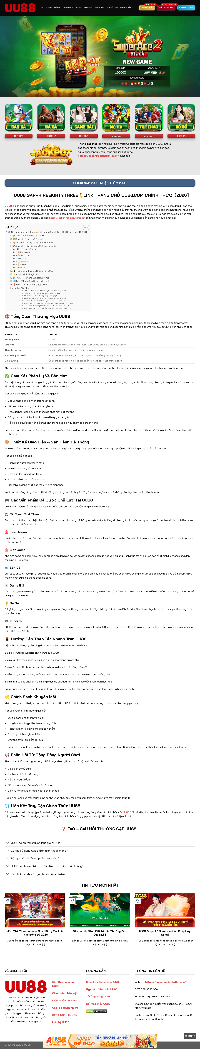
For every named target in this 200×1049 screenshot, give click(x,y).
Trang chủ (46, 8)
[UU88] (20, 7)
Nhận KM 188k (186, 8)
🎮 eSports (22, 267)
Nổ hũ (57, 8)
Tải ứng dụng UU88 (98, 996)
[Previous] (4, 923)
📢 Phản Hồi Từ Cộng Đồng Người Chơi (31, 277)
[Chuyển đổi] (8, 843)
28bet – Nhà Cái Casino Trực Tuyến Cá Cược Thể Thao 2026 (45, 301)
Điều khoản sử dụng (64, 1000)
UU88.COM (129, 812)
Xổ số (78, 8)
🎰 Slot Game (24, 255)
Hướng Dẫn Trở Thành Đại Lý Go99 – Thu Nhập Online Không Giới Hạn (49, 303)
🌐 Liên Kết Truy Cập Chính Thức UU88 (31, 281)
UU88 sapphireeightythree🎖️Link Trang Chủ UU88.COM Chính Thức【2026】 (48, 232)
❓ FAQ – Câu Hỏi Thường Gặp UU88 (30, 284)
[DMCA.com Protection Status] (96, 1010)
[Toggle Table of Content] (84, 227)
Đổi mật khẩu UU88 (98, 1003)
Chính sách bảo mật (64, 993)
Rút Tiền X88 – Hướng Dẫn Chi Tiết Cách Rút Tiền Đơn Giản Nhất (47, 306)
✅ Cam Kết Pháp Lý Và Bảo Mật (28, 239)
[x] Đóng (190, 1036)
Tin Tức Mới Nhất (21, 288)
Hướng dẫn (125, 8)
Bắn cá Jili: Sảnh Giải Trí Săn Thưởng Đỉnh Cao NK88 (42, 293)
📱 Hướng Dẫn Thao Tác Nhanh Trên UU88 (33, 271)
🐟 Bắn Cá (22, 258)
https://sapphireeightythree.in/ (67, 217)
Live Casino (67, 8)
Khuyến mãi (112, 8)
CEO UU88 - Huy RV (64, 1015)
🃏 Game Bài (23, 261)
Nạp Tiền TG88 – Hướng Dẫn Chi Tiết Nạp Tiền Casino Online (45, 298)
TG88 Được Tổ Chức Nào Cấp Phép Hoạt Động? (41, 296)
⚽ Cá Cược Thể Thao (26, 249)
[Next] (196, 923)
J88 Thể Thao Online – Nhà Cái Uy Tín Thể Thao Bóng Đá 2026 (45, 291)
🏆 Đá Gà (22, 264)
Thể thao (100, 8)
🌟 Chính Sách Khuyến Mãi (26, 274)
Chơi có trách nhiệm (65, 1007)
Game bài (87, 8)
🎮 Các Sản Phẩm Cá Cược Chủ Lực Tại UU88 (34, 246)
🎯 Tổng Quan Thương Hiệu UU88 (28, 235)
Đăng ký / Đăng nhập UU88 (103, 981)
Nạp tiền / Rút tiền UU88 (102, 989)
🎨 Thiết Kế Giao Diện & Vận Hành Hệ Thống (33, 242)
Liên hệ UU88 (60, 1022)
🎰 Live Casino (24, 252)
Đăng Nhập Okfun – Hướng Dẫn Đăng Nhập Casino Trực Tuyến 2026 (48, 308)
